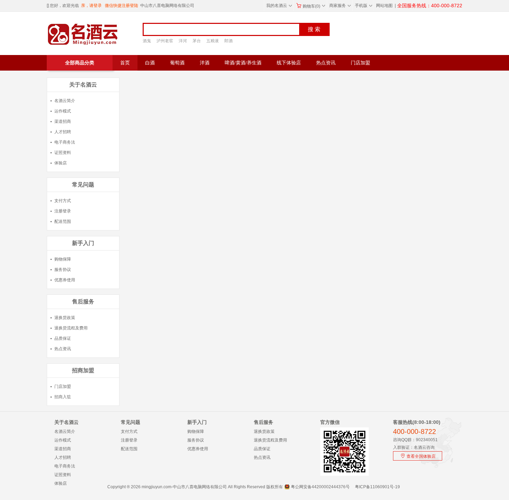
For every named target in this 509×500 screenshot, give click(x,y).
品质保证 (62, 338)
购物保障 (62, 259)
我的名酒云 (279, 5)
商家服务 (340, 5)
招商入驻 (62, 396)
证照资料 (62, 152)
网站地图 (384, 5)
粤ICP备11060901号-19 (377, 486)
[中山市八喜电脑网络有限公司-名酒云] (70, 33)
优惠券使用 (64, 280)
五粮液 (212, 40)
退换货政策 (64, 317)
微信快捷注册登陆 (121, 5)
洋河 (183, 40)
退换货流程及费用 (71, 328)
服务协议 (62, 269)
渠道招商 (62, 121)
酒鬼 (147, 40)
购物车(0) (314, 6)
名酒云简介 (64, 100)
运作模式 (62, 111)
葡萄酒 (177, 62)
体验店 (60, 163)
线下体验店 (289, 62)
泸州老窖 (165, 40)
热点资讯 (326, 62)
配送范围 (62, 221)
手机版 (363, 5)
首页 (125, 62)
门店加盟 (360, 62)
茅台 (197, 40)
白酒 (150, 62)
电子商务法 (64, 142)
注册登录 (62, 211)
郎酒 (228, 40)
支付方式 (62, 200)
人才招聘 (62, 131)
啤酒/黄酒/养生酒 (243, 62)
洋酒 (204, 62)
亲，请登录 (91, 5)
